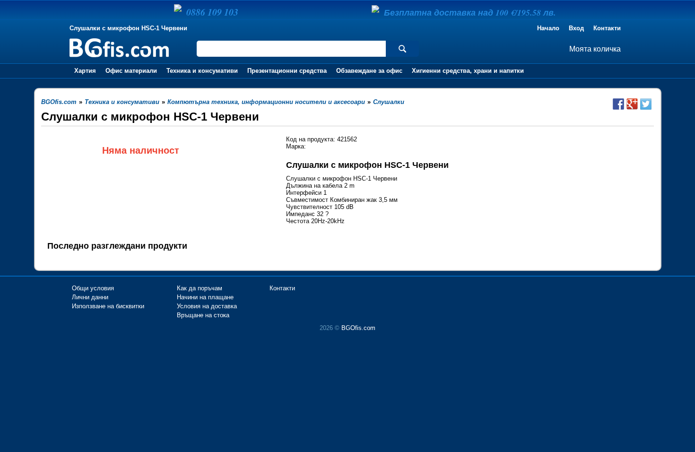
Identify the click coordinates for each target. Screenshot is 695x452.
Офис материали (131, 70)
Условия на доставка (207, 306)
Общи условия (93, 288)
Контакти (607, 28)
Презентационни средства (287, 70)
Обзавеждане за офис (369, 70)
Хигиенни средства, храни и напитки (468, 70)
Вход (576, 28)
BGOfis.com (358, 327)
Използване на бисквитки (108, 306)
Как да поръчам (199, 288)
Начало (548, 28)
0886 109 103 (212, 11)
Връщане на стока (203, 315)
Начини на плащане (205, 297)
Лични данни (90, 297)
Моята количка (595, 49)
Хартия (85, 70)
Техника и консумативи (202, 70)
